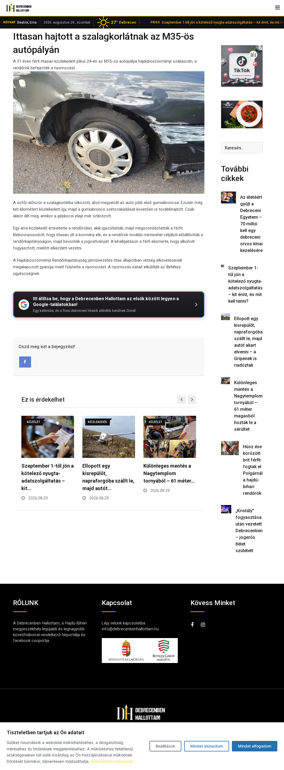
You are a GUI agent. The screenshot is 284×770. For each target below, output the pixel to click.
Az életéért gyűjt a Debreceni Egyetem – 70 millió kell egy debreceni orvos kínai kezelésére (251, 224)
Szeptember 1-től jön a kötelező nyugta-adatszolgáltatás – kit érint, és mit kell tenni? (210, 22)
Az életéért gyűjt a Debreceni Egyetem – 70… (167, 473)
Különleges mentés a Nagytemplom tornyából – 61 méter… (108, 473)
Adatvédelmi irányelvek (112, 761)
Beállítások (165, 746)
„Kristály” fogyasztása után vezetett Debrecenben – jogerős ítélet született (249, 530)
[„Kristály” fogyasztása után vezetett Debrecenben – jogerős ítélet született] (226, 509)
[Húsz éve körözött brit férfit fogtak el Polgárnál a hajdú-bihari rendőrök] (230, 448)
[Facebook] (25, 362)
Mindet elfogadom (254, 746)
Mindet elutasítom (206, 746)
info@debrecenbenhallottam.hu (130, 628)
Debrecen (123, 22)
